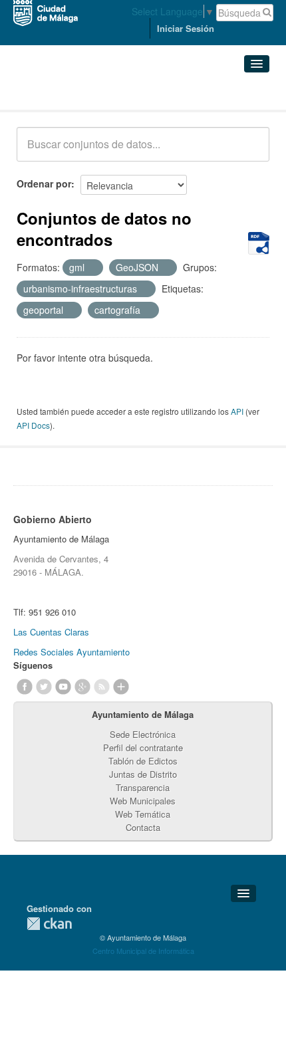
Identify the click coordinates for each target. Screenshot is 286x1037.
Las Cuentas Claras (51, 632)
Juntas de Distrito (143, 774)
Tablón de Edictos (143, 760)
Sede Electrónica (143, 734)
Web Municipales (143, 800)
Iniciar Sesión (185, 28)
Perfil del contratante (143, 747)
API (237, 411)
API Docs (33, 425)
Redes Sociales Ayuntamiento (71, 651)
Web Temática (142, 814)
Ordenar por (44, 183)
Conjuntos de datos (75, 93)
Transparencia (143, 787)
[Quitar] (91, 268)
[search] (250, 152)
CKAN (49, 924)
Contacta (143, 827)
